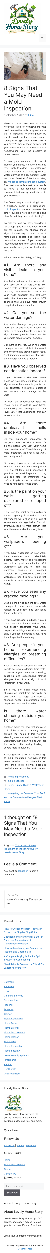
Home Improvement (18, 776)
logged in (23, 871)
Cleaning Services (13, 995)
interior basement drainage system (26, 181)
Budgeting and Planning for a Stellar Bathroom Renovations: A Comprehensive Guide (23, 940)
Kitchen (8, 1064)
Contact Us (10, 1173)
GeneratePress (25, 1248)
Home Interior (11, 1037)
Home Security (12, 1050)
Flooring (8, 1005)
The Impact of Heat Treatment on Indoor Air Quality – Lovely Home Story (21, 849)
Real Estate (10, 1069)
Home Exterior (11, 1027)
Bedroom (9, 986)
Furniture (8, 1009)
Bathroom (9, 982)
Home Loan (10, 1041)
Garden (8, 1014)
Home (7, 1160)
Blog (6, 991)
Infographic (10, 1060)
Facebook (9, 1145)
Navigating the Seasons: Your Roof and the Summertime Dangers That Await (24, 797)
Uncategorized (12, 1073)
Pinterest (31, 1145)
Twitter (20, 1145)
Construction (11, 1000)
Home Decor (10, 1023)
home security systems (16, 1055)
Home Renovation (13, 1046)
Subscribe (12, 1192)
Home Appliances (13, 1018)
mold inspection (12, 209)
